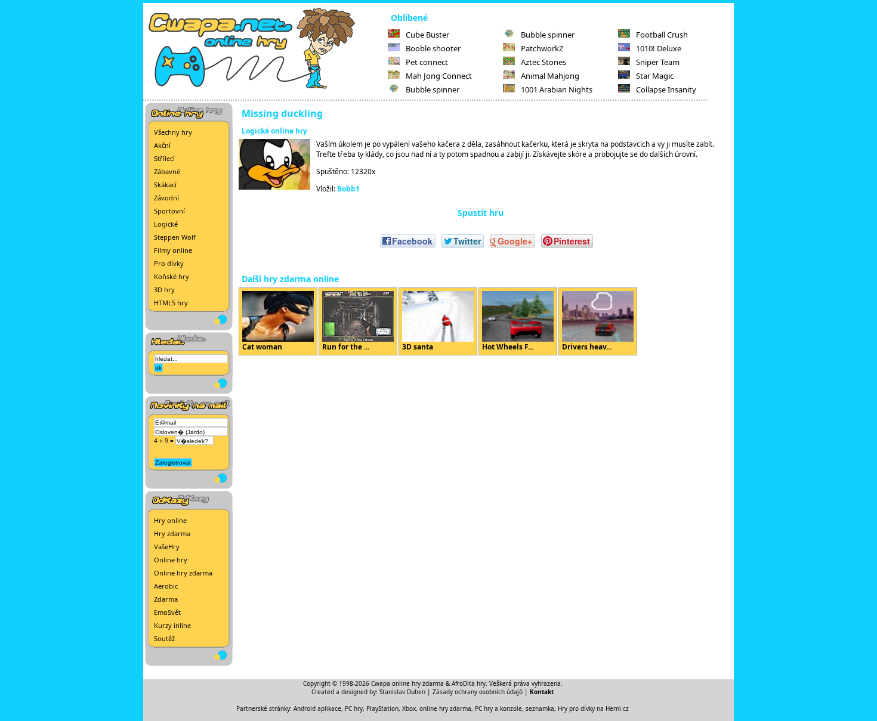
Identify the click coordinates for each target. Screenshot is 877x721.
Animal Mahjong (550, 75)
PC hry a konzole (498, 708)
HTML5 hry (171, 302)
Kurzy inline (172, 625)
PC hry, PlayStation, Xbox (380, 708)
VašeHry (167, 546)
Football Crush (662, 34)
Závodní (166, 197)
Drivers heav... (587, 347)
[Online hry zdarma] (265, 87)
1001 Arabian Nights (556, 89)
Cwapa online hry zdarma (407, 683)
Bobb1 (348, 189)
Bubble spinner (432, 89)
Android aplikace (317, 708)
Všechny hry (173, 132)
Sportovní (169, 210)
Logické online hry (274, 131)
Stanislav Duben (402, 692)
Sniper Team (658, 62)
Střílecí (164, 158)
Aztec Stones (543, 62)
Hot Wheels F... (507, 347)
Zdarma (166, 599)
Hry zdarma (172, 533)
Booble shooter (433, 48)
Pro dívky (169, 263)
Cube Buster (427, 34)
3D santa (417, 347)
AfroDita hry (469, 683)
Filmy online (173, 250)
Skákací (165, 184)
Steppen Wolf (175, 237)
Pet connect (427, 62)
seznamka (540, 708)
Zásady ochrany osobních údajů (478, 692)
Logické (166, 223)
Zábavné (167, 171)
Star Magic (655, 75)
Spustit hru (481, 212)
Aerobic (166, 585)
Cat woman (262, 347)
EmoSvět (167, 612)
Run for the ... (345, 347)
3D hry (164, 289)
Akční (162, 145)
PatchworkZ (542, 48)
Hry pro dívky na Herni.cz (593, 708)
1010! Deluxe (658, 48)
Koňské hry (171, 276)
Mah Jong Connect (439, 75)
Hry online (170, 520)
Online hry (170, 559)
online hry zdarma (445, 708)
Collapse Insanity (666, 89)
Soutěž (164, 638)
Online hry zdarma (183, 572)
